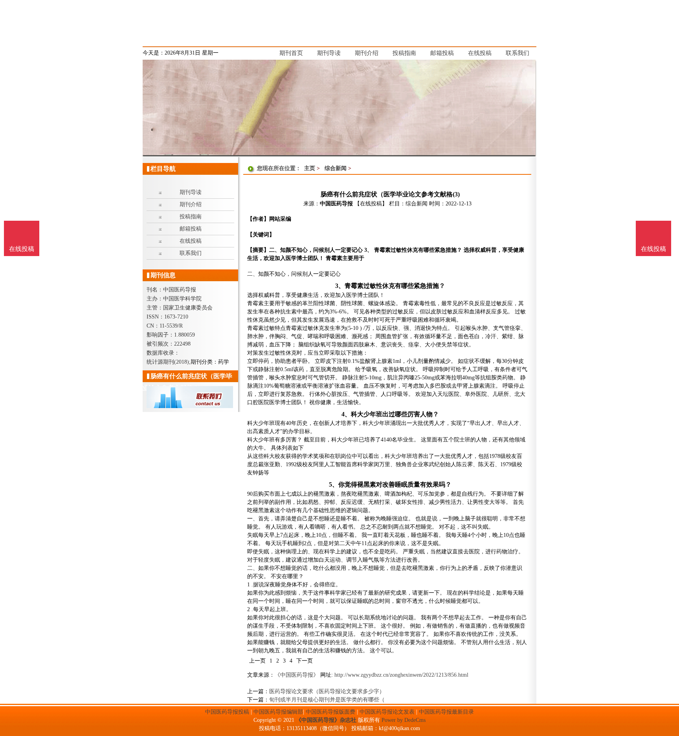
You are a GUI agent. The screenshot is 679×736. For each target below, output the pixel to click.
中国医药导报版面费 (330, 712)
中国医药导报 (336, 204)
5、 (333, 484)
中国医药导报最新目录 (446, 712)
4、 (346, 414)
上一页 (257, 661)
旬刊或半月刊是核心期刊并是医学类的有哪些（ (327, 700)
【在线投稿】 (370, 204)
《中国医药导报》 (297, 675)
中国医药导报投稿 (227, 712)
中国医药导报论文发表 (387, 712)
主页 (309, 168)
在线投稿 (653, 248)
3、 (340, 285)
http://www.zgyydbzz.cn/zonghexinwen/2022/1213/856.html (401, 675)
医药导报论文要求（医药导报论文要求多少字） (327, 691)
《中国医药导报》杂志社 (326, 720)
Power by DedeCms (404, 720)
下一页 (304, 661)
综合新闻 (336, 168)
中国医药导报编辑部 (278, 712)
